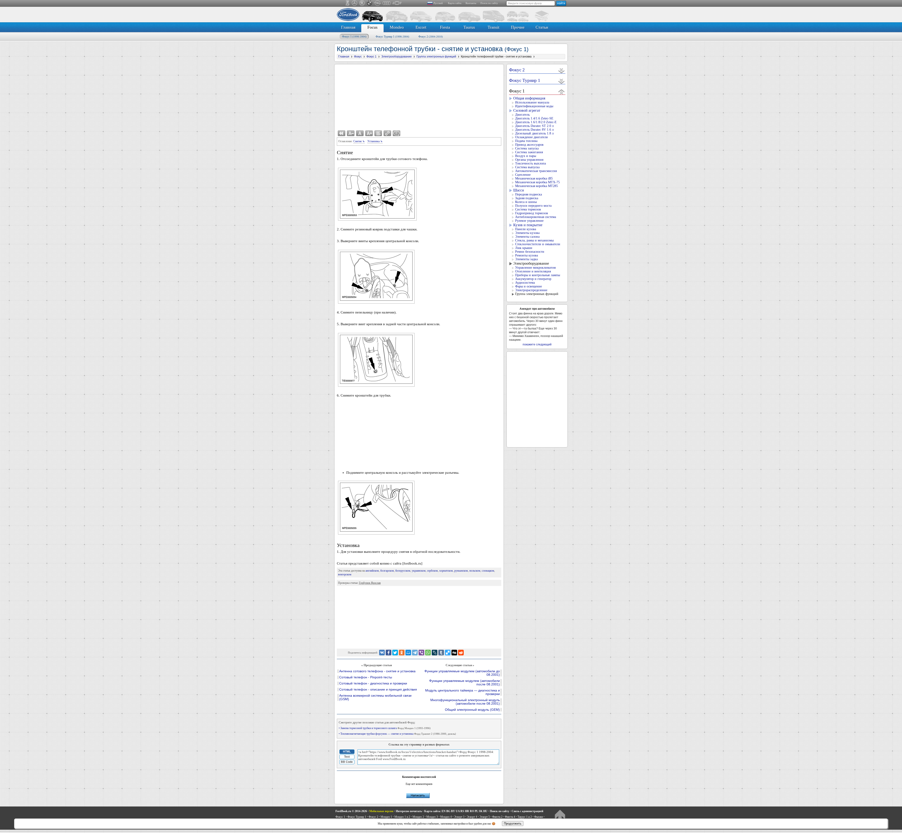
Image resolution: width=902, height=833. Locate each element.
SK (480, 811)
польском (474, 570)
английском (372, 570)
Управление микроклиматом (535, 267)
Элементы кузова (527, 233)
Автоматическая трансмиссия (536, 171)
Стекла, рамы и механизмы (534, 240)
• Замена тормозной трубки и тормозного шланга (385, 728)
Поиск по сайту (489, 3)
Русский (438, 3)
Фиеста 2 (497, 816)
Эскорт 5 (484, 816)
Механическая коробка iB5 (534, 178)
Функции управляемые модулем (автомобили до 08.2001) (462, 672)
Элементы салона (527, 236)
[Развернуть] (561, 70)
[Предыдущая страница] (341, 133)
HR (467, 811)
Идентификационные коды (534, 106)
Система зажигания (529, 152)
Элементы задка (526, 259)
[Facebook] (388, 652)
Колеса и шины (526, 202)
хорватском (446, 570)
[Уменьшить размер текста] (350, 133)
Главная (348, 27)
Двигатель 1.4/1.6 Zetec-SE (534, 118)
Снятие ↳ (359, 141)
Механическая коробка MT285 (536, 186)
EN (444, 811)
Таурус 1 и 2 (524, 816)
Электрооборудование (531, 263)
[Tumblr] (441, 652)
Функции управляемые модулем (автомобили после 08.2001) (464, 682)
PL (476, 811)
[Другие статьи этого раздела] (378, 133)
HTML (347, 751)
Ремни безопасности (529, 251)
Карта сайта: (432, 811)
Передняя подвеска (528, 194)
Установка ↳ (375, 141)
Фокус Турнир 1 (392, 36)
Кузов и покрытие (527, 225)
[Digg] (454, 652)
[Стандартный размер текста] (359, 133)
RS (462, 811)
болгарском (387, 570)
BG (448, 811)
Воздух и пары (525, 156)
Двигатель (522, 114)
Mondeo (397, 27)
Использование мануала (532, 102)
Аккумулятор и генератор (533, 279)
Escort (421, 27)
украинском (419, 570)
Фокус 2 (430, 36)
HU (485, 811)
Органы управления (529, 159)
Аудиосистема (525, 282)
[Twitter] (395, 652)
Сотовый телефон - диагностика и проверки (373, 683)
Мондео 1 (386, 816)
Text (347, 756)
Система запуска (527, 148)
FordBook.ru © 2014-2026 (351, 811)
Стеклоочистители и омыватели (537, 244)
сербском (432, 570)
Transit (493, 27)
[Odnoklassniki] (401, 652)
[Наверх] (559, 815)
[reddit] (461, 652)
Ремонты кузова (526, 255)
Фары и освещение (528, 286)
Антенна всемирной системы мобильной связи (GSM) (375, 697)
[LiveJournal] (434, 652)
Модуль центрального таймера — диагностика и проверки (462, 692)
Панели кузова (525, 229)
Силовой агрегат (526, 110)
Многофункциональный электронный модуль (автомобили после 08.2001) (465, 701)
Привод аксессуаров (529, 144)
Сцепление (523, 174)
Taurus (469, 27)
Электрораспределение (531, 290)
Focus (372, 27)
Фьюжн (538, 816)
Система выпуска (527, 167)
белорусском (402, 570)
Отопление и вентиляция (533, 271)
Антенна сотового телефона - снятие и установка (377, 671)
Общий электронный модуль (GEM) (472, 709)
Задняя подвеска (526, 198)
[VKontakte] (382, 652)
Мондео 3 (432, 816)
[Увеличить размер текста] (369, 133)
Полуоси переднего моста (533, 205)
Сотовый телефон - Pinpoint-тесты (365, 677)
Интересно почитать (409, 811)
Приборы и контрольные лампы (537, 275)
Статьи (542, 27)
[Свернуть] (561, 92)
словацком (488, 570)
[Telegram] (415, 652)
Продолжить (512, 823)
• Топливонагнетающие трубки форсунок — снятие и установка (397, 733)
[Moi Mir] (408, 652)
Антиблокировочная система (535, 217)
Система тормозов (528, 209)
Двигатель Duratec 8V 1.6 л (534, 129)
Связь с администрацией (527, 811)
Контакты (471, 3)
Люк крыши (523, 248)
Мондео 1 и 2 (402, 816)
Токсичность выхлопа (530, 163)
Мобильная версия (381, 811)
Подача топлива (526, 141)
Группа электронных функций (536, 294)
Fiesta (445, 27)
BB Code (347, 762)
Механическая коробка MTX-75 (537, 182)
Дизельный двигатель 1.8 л (534, 133)
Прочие (518, 27)
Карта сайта (454, 3)
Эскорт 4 (472, 816)
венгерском (344, 574)
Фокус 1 (354, 36)
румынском (461, 570)
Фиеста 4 (510, 816)
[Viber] (421, 652)
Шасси (518, 190)
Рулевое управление (529, 220)
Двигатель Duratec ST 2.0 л (534, 126)
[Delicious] (448, 652)
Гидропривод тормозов (531, 213)
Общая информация (529, 98)
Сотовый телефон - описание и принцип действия (378, 689)
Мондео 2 (418, 816)
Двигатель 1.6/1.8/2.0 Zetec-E (536, 122)
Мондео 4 (446, 816)
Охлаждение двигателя (531, 137)
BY (453, 811)
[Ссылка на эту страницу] (387, 133)
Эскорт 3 (459, 816)
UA (458, 811)
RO (472, 811)
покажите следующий (537, 344)
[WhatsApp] (428, 652)
